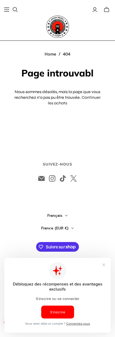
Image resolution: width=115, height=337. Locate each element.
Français (54, 215)
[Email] (41, 178)
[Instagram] (52, 178)
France (54, 228)
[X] (73, 178)
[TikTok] (63, 178)
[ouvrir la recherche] (15, 9)
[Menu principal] (6, 9)
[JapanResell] (57, 27)
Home (50, 54)
